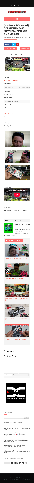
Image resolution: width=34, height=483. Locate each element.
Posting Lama (25, 48)
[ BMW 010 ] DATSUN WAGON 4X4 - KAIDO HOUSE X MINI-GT (17, 428)
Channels (15, 375)
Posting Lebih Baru (10, 48)
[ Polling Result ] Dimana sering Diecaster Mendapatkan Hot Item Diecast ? (14, 445)
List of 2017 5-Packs (9, 114)
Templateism (7, 479)
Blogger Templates (25, 479)
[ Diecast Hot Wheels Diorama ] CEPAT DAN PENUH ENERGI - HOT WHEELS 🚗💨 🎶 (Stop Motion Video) (17, 434)
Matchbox (14, 39)
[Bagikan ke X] (14, 44)
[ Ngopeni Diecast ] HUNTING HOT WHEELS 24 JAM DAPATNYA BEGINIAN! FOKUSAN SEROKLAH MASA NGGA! (17, 451)
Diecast (23, 375)
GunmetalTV (7, 39)
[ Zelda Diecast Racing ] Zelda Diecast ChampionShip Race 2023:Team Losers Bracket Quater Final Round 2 (16, 440)
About (7, 375)
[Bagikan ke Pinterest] (17, 44)
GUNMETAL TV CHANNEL (11, 80)
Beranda (6, 1)
